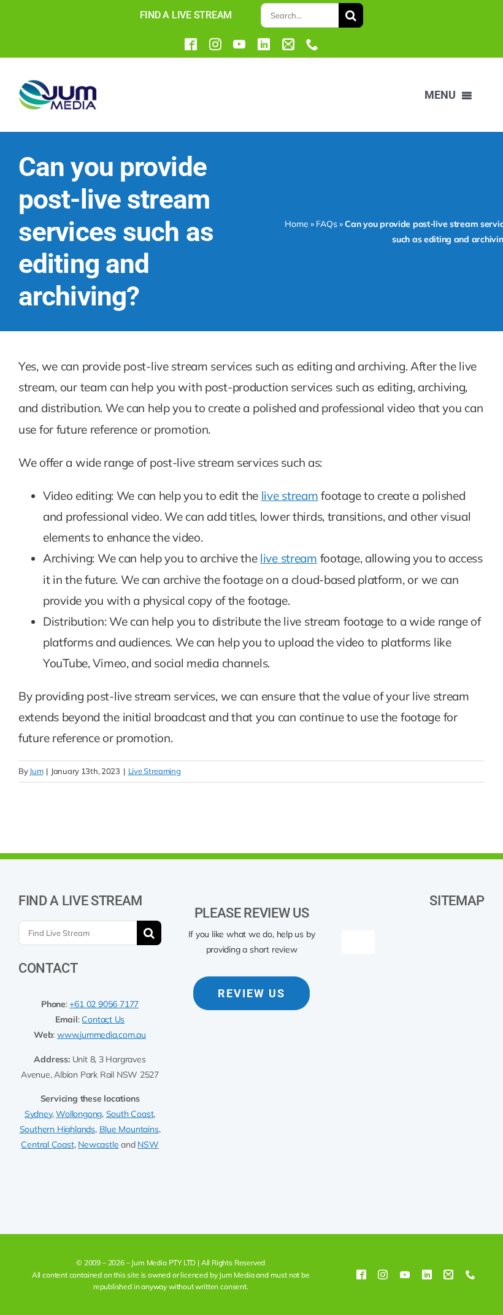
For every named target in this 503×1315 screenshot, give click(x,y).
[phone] (312, 44)
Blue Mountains (129, 1129)
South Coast (130, 1113)
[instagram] (215, 44)
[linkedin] (264, 44)
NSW (147, 1144)
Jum (36, 771)
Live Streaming (154, 771)
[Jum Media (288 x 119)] (57, 84)
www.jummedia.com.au (101, 1034)
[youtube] (239, 44)
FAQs (326, 223)
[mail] (288, 44)
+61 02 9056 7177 (104, 1004)
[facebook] (191, 44)
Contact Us (103, 1019)
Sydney (38, 1113)
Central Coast (47, 1144)
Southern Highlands (57, 1129)
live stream (289, 495)
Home (296, 223)
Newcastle (98, 1144)
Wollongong (79, 1113)
